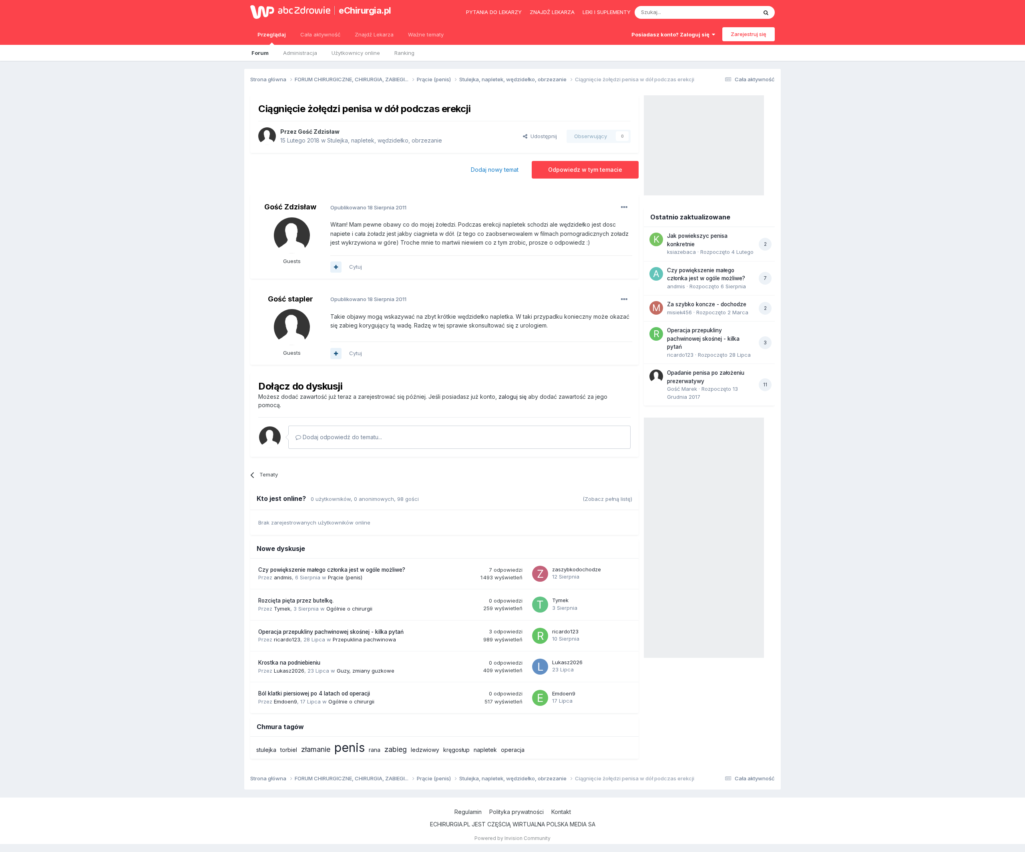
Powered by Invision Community (512, 838)
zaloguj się (512, 396)
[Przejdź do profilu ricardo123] (540, 636)
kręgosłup (456, 749)
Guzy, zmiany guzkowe (365, 670)
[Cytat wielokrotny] (336, 267)
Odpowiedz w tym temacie (585, 169)
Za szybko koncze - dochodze (706, 304)
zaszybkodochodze (576, 569)
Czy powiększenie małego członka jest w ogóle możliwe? (331, 570)
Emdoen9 (285, 701)
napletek (485, 749)
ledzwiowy (425, 749)
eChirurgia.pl (365, 10)
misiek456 (679, 312)
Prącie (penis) (345, 577)
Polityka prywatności (516, 811)
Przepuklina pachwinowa (364, 639)
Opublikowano (368, 207)
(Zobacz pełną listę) (607, 499)
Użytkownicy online (356, 53)
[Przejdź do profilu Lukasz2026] (540, 667)
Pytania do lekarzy (494, 12)
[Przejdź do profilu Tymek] (540, 605)
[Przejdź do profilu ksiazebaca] (656, 239)
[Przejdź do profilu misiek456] (656, 308)
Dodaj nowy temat (495, 169)
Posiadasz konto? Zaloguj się (671, 34)
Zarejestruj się (748, 34)
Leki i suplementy (607, 12)
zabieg (395, 749)
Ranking (404, 53)
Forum (260, 53)
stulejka (266, 749)
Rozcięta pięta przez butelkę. (296, 600)
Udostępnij (542, 136)
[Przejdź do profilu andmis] (656, 274)
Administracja (300, 53)
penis (349, 747)
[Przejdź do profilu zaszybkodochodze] (540, 574)
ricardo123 (287, 639)
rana (374, 749)
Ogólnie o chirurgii (349, 608)
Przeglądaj (271, 34)
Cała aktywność (320, 34)
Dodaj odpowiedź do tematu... (341, 437)
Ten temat (734, 12)
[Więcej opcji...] (624, 207)
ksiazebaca (681, 252)
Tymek (282, 608)
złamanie (315, 749)
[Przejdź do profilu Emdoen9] (540, 698)
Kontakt (561, 811)
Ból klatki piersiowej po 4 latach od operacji (314, 693)
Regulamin (468, 811)
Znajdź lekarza (552, 12)
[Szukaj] (766, 12)
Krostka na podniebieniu (289, 662)
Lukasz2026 (289, 670)
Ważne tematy (426, 34)
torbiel (288, 749)
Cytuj (355, 266)
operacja (513, 749)
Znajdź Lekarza (374, 34)
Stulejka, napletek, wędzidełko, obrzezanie (384, 140)
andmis (283, 577)
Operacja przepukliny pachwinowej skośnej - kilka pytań (331, 632)
